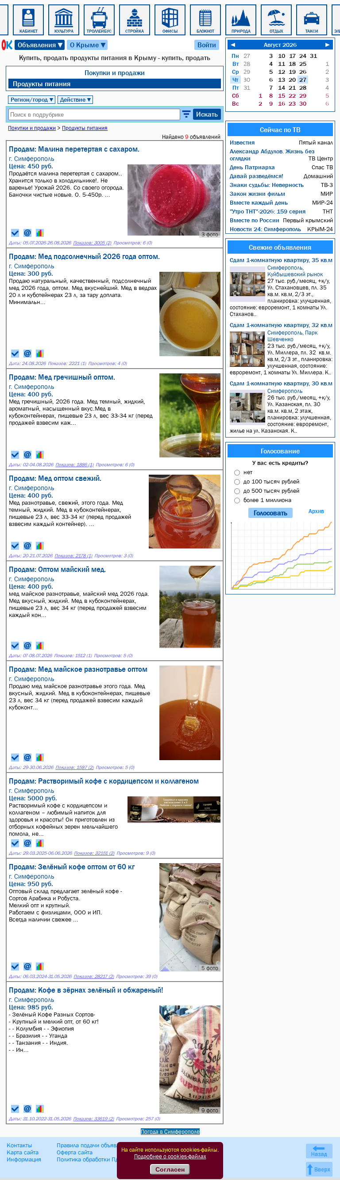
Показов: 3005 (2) (92, 242)
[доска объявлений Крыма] (6, 44)
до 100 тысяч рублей (271, 481)
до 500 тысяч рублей (271, 490)
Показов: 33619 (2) (93, 1118)
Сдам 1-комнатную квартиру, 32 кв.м (281, 324)
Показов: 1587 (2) (74, 767)
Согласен (170, 1169)
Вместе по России (254, 220)
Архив (316, 511)
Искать (207, 114)
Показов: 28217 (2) (93, 976)
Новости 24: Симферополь (265, 228)
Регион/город (32, 99)
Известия (242, 142)
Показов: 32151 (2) (94, 853)
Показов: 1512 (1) (73, 655)
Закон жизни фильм (257, 193)
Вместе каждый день (259, 202)
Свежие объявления (280, 247)
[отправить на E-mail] (27, 233)
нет (247, 472)
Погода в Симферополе (170, 1131)
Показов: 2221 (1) (67, 363)
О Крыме (88, 45)
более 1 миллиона (267, 499)
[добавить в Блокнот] (15, 233)
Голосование (280, 451)
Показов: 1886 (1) (74, 464)
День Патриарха (252, 167)
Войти (206, 45)
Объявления (41, 45)
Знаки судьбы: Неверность (267, 184)
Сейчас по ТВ (280, 129)
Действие (76, 99)
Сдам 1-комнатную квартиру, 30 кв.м (281, 383)
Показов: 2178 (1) (73, 555)
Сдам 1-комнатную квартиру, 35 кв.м (281, 259)
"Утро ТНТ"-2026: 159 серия (267, 211)
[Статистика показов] (40, 233)
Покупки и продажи (115, 72)
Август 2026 (280, 44)
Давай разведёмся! (256, 175)
